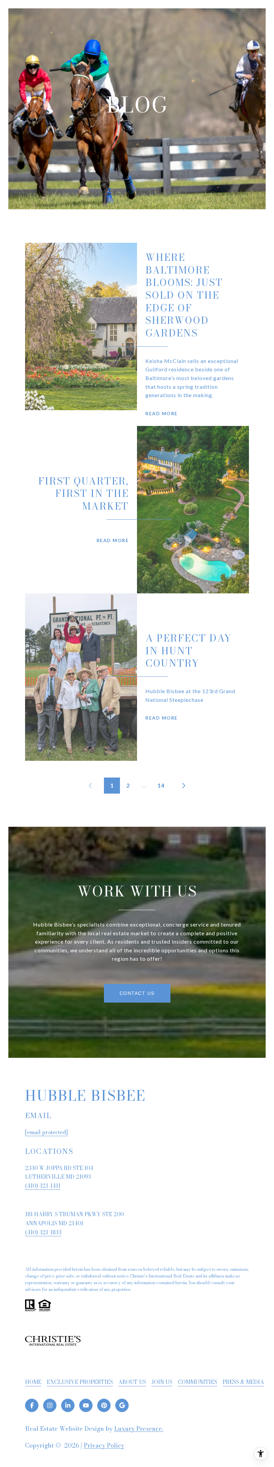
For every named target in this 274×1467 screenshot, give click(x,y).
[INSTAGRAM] (49, 1405)
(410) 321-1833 (43, 1232)
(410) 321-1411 (42, 1186)
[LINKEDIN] (68, 1405)
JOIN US (161, 1382)
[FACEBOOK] (31, 1405)
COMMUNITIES (197, 1382)
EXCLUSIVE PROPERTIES (80, 1382)
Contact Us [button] (137, 993)
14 (161, 785)
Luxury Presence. (138, 1429)
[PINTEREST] (104, 1405)
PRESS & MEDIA (243, 1382)
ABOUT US (132, 1382)
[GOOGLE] (122, 1405)
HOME (33, 1382)
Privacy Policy (104, 1446)
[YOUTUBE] (86, 1405)
